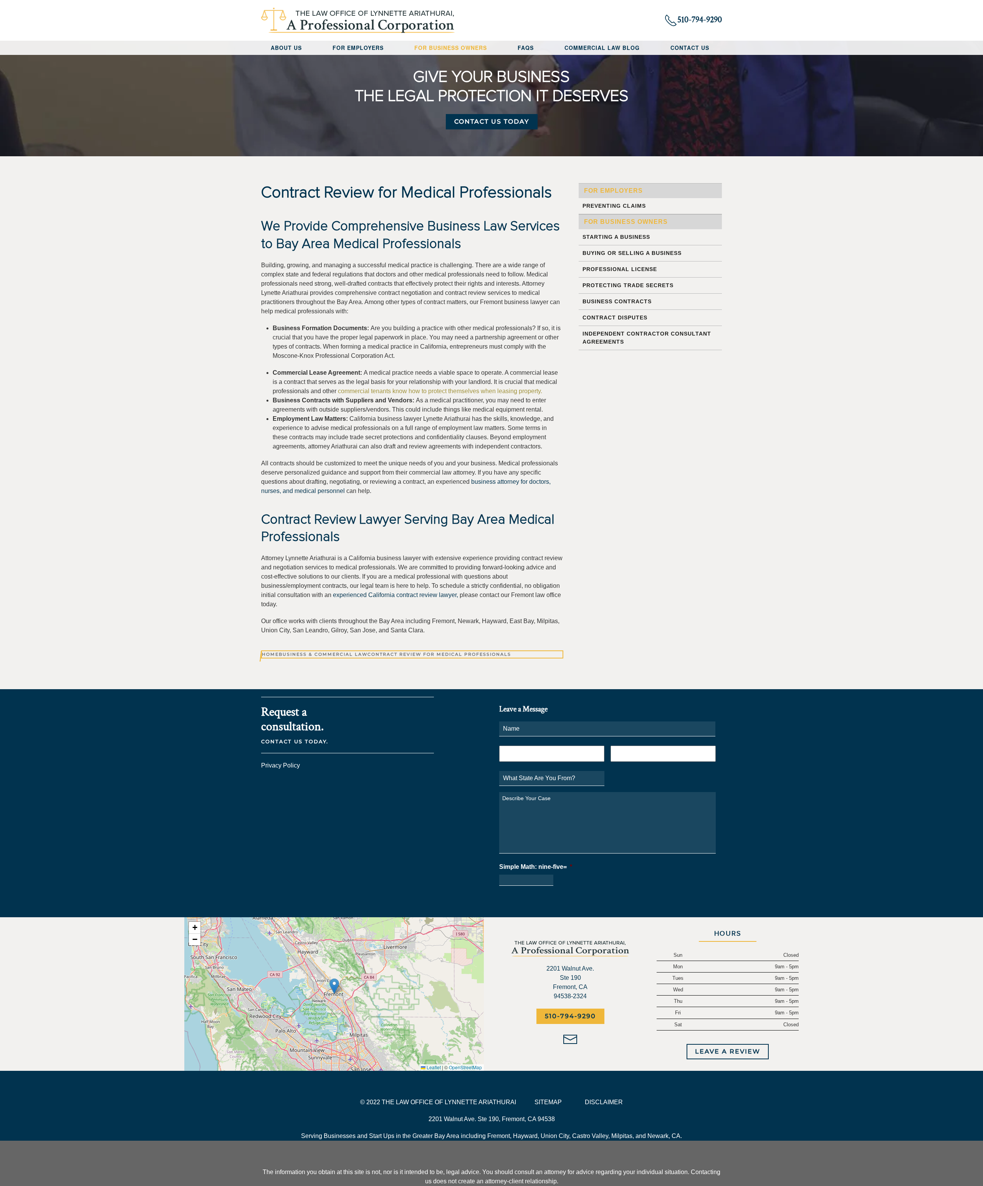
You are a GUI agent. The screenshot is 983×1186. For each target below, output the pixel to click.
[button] (334, 986)
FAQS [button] (526, 47)
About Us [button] (286, 47)
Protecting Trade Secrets (628, 285)
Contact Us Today (491, 121)
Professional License (620, 269)
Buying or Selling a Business (632, 253)
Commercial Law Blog (602, 47)
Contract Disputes (615, 317)
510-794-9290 (570, 1016)
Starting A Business (616, 237)
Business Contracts (617, 301)
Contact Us (689, 47)
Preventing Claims (614, 206)
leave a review (727, 1051)
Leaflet (433, 1067)
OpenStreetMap (465, 1067)
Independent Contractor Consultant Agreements (647, 338)
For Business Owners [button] (450, 47)
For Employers (613, 190)
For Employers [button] (358, 47)
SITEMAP (548, 1102)
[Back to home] (358, 20)
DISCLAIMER (604, 1102)
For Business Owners (626, 221)
